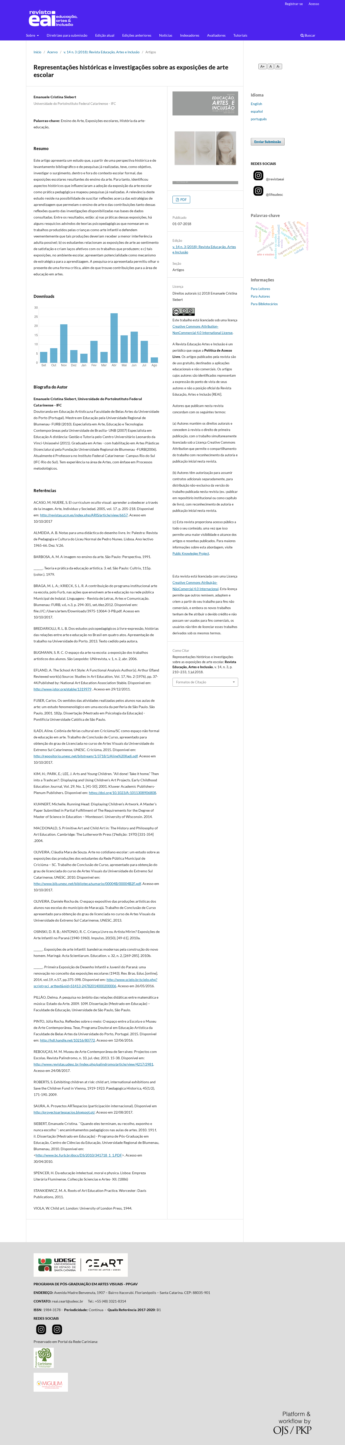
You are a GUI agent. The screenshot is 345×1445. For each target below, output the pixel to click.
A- (278, 66)
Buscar (309, 35)
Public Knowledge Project (191, 553)
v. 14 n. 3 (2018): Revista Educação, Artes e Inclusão (101, 52)
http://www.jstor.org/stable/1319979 (62, 689)
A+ (262, 66)
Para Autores (260, 296)
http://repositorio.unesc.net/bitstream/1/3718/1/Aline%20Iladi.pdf (86, 756)
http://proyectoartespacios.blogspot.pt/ (64, 1112)
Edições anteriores (136, 35)
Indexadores (189, 35)
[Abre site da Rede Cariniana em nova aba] (44, 1366)
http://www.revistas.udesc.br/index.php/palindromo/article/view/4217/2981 (93, 1064)
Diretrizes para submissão (67, 35)
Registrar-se (294, 4)
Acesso (314, 4)
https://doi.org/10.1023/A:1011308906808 (122, 792)
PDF (183, 200)
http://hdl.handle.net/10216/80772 (67, 1040)
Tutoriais (240, 35)
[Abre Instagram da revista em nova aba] (41, 1333)
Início (37, 52)
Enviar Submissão (267, 142)
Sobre (31, 35)
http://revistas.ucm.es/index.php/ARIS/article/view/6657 (84, 515)
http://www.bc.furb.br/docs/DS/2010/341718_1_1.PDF (79, 1155)
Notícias (165, 35)
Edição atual (104, 35)
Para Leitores (260, 289)
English (256, 104)
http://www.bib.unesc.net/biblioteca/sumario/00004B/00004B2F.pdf (87, 883)
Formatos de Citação (191, 682)
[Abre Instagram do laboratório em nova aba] (57, 1333)
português (259, 119)
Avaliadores (216, 35)
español (257, 111)
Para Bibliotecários (264, 304)
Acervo (52, 52)
